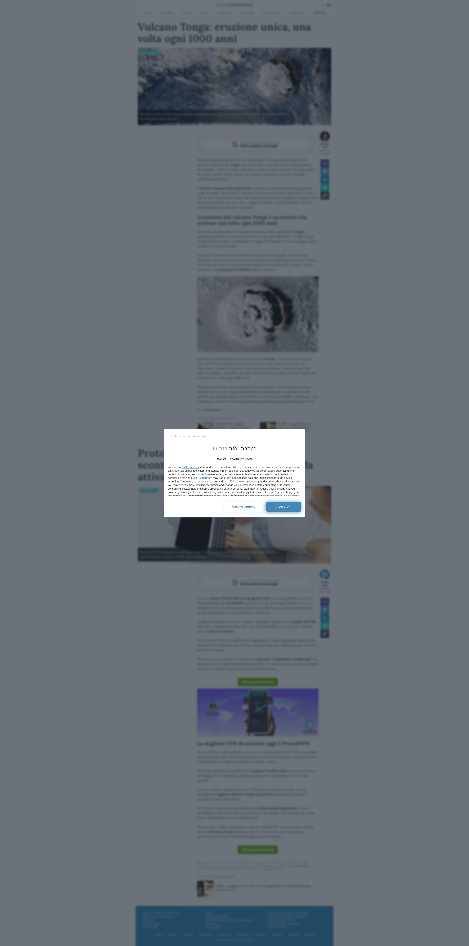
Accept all (283, 506)
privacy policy (282, 495)
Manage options (243, 506)
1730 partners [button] (190, 467)
